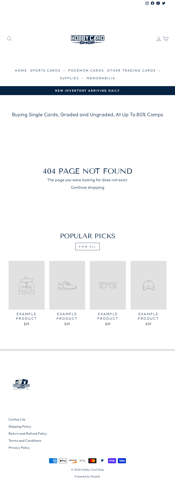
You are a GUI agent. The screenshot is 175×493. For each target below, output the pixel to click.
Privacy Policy (19, 448)
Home (21, 70)
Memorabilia (101, 78)
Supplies (70, 78)
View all (87, 246)
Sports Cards (46, 70)
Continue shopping (87, 187)
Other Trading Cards (132, 70)
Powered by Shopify (87, 476)
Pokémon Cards (86, 70)
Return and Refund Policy (28, 433)
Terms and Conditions (25, 441)
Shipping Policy (20, 426)
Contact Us (17, 419)
